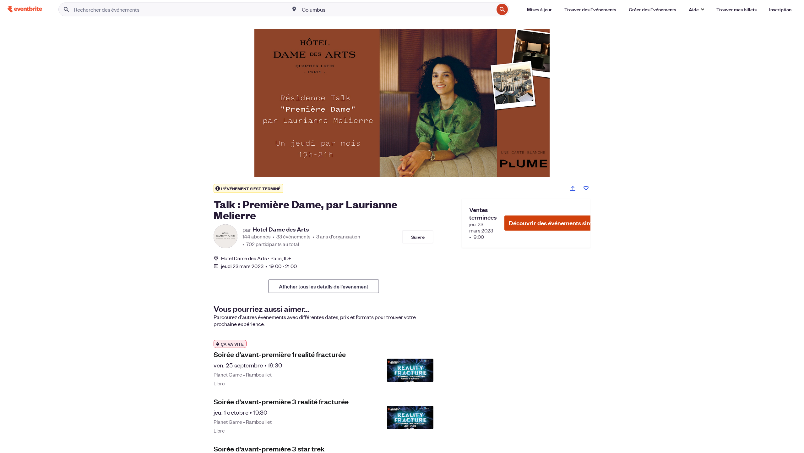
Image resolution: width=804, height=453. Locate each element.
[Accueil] (25, 9)
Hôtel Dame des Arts (281, 229)
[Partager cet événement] (573, 188)
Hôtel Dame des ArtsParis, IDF (256, 258)
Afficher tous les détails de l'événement (323, 286)
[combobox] (397, 9)
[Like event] (586, 188)
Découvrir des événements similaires (559, 223)
